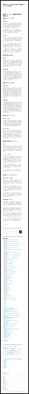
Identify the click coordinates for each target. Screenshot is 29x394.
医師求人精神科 (6, 324)
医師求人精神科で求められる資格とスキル (9, 265)
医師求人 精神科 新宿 (18, 351)
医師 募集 (4, 346)
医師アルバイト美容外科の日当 (8, 284)
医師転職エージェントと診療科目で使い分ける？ (10, 267)
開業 (4, 368)
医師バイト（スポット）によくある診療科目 (10, 299)
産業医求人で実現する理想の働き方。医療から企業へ (11, 245)
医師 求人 (7, 346)
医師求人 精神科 (12, 351)
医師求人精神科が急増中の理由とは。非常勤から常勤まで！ (12, 252)
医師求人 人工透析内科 (18, 350)
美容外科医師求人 (6, 337)
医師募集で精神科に (6, 291)
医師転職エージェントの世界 (8, 327)
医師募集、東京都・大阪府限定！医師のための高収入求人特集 (12, 315)
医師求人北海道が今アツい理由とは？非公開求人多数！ (11, 239)
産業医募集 (7, 354)
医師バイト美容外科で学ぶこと (8, 295)
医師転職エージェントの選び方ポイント (9, 297)
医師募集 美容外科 (5, 350)
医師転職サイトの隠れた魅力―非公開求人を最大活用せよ (11, 328)
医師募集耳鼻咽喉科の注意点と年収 (8, 318)
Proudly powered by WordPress (21, 391)
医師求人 (5, 319)
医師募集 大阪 (10, 348)
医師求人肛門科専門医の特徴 (8, 278)
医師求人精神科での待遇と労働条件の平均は (10, 325)
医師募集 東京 (14, 348)
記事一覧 (5, 338)
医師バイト (5, 312)
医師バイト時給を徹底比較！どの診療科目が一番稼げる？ (11, 313)
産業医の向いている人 (7, 293)
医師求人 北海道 (4, 351)
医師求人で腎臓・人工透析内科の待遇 (9, 261)
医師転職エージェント (14, 352)
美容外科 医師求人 (5, 355)
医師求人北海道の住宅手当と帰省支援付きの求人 (10, 323)
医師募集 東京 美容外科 (18, 348)
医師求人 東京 (8, 351)
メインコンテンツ (5, 224)
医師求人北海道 (6, 322)
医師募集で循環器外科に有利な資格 (8, 269)
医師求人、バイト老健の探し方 (8, 274)
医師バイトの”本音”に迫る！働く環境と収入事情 (10, 241)
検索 (3, 229)
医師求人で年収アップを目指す (8, 280)
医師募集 (5, 314)
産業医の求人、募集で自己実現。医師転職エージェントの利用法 (10, 391)
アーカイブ (5, 303)
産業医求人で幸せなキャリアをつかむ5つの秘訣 (10, 247)
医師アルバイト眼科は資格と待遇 (8, 263)
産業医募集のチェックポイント (8, 282)
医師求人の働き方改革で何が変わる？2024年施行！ (11, 320)
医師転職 (5, 326)
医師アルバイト (19, 29)
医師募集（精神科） (6, 316)
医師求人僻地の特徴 (6, 321)
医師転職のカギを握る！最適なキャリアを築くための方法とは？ (12, 243)
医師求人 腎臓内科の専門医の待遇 (8, 259)
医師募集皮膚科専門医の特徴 (8, 276)
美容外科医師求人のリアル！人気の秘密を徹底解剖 (11, 257)
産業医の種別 (5, 329)
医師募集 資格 (9, 350)
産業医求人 (12, 354)
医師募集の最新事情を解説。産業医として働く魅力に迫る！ (12, 317)
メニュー (4, 9)
